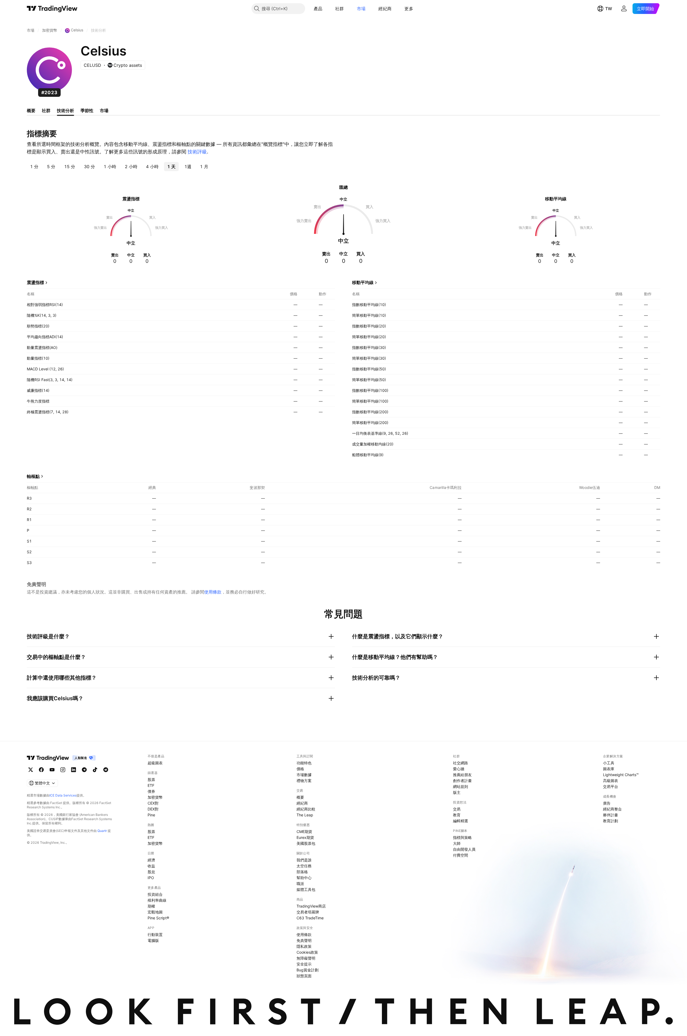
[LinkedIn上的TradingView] (73, 769)
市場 (361, 8)
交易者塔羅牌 (308, 912)
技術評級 (197, 151)
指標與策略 (462, 837)
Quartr (102, 831)
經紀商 (385, 8)
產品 (318, 8)
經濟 (151, 860)
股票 (151, 779)
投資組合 (155, 894)
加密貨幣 (155, 797)
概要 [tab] (31, 110)
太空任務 (304, 866)
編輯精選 (460, 821)
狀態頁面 (304, 976)
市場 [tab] (104, 110)
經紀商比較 (306, 809)
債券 (151, 791)
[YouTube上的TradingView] (52, 769)
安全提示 (304, 964)
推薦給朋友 (462, 774)
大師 (457, 843)
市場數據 (304, 774)
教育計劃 (610, 821)
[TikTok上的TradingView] (95, 769)
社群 (339, 8)
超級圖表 (155, 763)
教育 (457, 815)
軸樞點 (33, 476)
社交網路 (460, 763)
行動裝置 (155, 934)
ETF (151, 785)
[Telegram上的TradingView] (84, 769)
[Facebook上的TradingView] (41, 769)
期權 (151, 906)
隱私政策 (304, 946)
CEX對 (153, 803)
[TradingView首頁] (52, 8)
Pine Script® (158, 918)
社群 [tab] (46, 110)
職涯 (300, 883)
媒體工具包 (306, 889)
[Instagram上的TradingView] (63, 769)
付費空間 (460, 855)
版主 (457, 792)
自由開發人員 (464, 849)
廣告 (607, 803)
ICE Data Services (62, 795)
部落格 (302, 871)
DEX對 (153, 809)
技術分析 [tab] (65, 110)
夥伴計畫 (610, 815)
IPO (151, 877)
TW (608, 8)
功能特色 (304, 763)
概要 (300, 797)
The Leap (305, 815)
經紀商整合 (612, 809)
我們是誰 (304, 860)
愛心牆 (458, 768)
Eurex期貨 (305, 837)
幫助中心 (304, 877)
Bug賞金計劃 (308, 970)
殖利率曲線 (157, 900)
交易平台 (610, 786)
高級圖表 (610, 780)
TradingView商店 (311, 906)
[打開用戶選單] (624, 8)
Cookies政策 (307, 952)
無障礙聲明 (306, 958)
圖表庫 (608, 768)
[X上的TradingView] (30, 769)
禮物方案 (304, 780)
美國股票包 (306, 843)
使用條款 (212, 592)
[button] (326, 8)
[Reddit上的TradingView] (105, 769)
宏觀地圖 (155, 912)
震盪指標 (35, 282)
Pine (151, 815)
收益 (151, 866)
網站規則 (460, 786)
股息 (151, 871)
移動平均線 (363, 282)
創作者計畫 (462, 780)
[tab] (34, 166)
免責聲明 (304, 940)
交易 (457, 809)
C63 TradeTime (310, 918)
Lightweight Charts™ (621, 774)
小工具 (608, 763)
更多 (408, 8)
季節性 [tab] (87, 110)
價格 (300, 768)
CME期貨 (304, 831)
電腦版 (153, 940)
